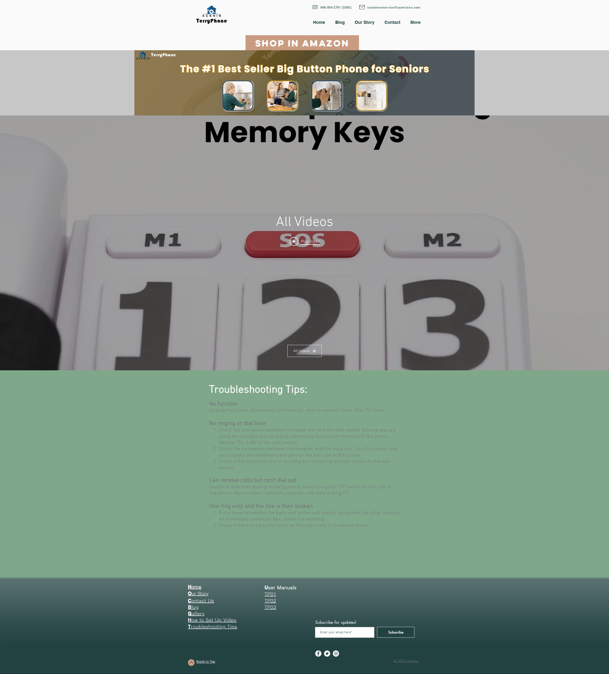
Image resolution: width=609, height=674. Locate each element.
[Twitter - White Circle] (327, 653)
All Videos (301, 351)
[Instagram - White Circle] (336, 653)
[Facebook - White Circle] (318, 653)
